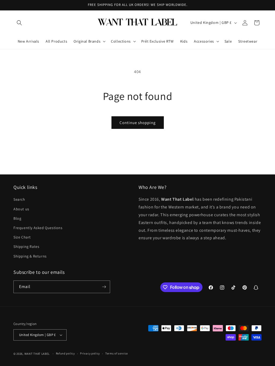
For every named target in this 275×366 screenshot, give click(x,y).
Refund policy (65, 353)
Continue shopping (138, 122)
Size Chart (22, 237)
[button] (19, 23)
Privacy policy (90, 353)
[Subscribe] (104, 287)
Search (19, 199)
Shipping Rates (26, 246)
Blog (17, 218)
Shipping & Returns (30, 256)
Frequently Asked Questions (38, 227)
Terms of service (116, 353)
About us (21, 209)
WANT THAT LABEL (37, 354)
